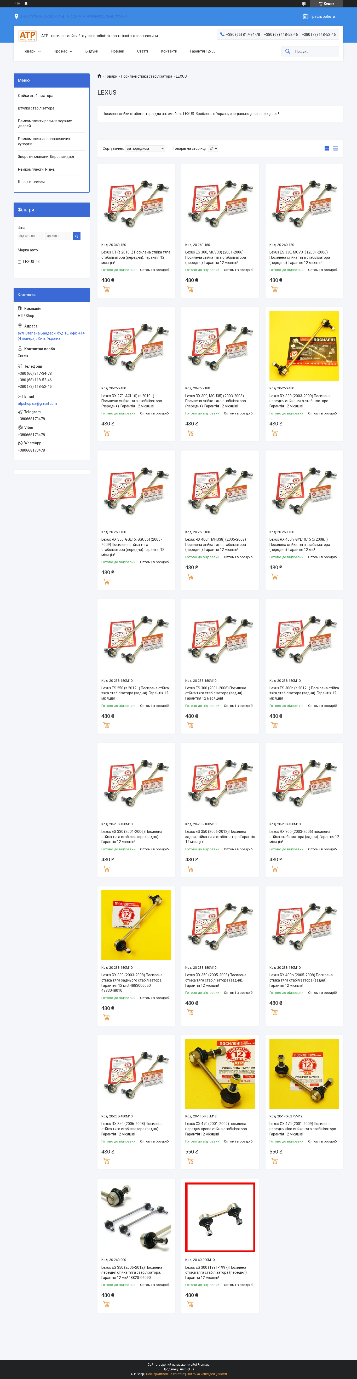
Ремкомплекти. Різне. (36, 169)
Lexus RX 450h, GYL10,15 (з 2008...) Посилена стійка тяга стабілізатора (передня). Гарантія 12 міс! (299, 544)
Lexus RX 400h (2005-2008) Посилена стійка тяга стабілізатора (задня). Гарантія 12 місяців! (301, 980)
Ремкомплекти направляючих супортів (44, 141)
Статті (142, 51)
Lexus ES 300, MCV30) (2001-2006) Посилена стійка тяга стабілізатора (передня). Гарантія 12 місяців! (215, 257)
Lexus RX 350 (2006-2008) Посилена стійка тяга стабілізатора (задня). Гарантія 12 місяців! (132, 1129)
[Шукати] (287, 52)
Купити (106, 289)
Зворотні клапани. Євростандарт (46, 156)
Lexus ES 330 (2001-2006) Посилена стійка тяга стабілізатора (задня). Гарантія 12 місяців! (131, 836)
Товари (29, 51)
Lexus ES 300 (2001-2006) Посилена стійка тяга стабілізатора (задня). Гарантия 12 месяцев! (215, 693)
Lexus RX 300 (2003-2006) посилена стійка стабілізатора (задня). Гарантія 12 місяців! (304, 836)
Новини (117, 51)
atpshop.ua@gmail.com (37, 403)
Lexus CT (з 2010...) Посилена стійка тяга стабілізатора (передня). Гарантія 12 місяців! (135, 257)
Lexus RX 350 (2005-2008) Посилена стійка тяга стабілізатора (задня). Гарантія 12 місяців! (215, 980)
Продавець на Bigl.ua (178, 1369)
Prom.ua (204, 1364)
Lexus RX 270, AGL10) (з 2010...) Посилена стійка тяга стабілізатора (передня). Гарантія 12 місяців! (131, 401)
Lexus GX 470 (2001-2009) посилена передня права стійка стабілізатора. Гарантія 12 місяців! (216, 1129)
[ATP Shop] (27, 36)
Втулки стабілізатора (36, 108)
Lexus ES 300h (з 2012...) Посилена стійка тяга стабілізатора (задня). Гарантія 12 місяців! (304, 693)
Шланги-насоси (31, 182)
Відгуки (91, 51)
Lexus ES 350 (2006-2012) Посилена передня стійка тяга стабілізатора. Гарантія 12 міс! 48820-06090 (131, 1272)
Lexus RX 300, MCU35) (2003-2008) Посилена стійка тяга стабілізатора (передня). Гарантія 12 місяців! (215, 401)
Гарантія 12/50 (203, 51)
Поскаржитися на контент (165, 1374)
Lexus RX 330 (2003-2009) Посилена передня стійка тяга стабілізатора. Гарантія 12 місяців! (300, 401)
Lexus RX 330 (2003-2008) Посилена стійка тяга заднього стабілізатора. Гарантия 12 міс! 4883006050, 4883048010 (132, 983)
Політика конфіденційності (207, 1374)
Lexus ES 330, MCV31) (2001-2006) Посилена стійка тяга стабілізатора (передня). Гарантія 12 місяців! (299, 257)
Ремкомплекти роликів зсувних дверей (45, 123)
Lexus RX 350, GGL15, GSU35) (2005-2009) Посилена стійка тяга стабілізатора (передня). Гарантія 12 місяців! (132, 547)
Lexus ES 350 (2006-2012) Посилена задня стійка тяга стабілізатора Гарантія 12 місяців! (220, 836)
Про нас (60, 51)
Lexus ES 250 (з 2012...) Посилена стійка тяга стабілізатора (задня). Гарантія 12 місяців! (135, 693)
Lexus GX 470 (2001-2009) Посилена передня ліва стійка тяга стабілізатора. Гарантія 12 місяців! (303, 1129)
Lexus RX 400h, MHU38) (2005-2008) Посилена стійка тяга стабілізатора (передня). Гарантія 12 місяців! (215, 544)
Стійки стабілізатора (35, 96)
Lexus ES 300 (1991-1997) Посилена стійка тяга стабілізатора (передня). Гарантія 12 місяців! (216, 1272)
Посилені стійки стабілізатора (146, 76)
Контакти (169, 51)
